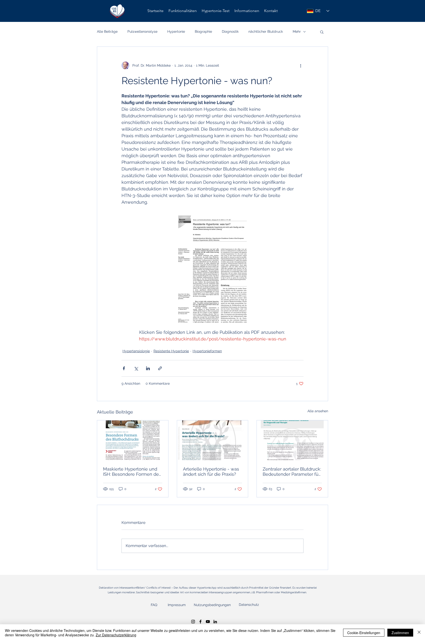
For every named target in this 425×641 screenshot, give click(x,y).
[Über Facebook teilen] (123, 368)
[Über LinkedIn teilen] (148, 368)
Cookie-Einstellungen (363, 632)
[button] (247, 11)
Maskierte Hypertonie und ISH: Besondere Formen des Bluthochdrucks (132, 471)
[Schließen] (419, 632)
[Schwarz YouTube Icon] (207, 621)
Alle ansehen (317, 411)
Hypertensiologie (136, 351)
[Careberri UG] (200, 621)
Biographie (203, 31)
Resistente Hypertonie (171, 351)
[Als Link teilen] (160, 368)
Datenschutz (249, 605)
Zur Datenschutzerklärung (116, 634)
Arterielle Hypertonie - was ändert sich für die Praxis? (211, 471)
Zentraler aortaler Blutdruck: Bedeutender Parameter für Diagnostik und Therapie (292, 471)
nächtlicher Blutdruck (265, 31)
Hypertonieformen (207, 351)
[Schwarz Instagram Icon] (193, 621)
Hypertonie (176, 31)
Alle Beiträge (107, 31)
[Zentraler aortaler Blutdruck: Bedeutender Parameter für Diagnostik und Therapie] (292, 440)
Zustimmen (400, 632)
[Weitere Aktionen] (301, 65)
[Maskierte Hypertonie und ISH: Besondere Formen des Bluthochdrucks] (132, 440)
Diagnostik (230, 31)
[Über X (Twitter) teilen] (136, 368)
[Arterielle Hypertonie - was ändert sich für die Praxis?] (212, 440)
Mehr (297, 31)
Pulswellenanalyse (142, 31)
